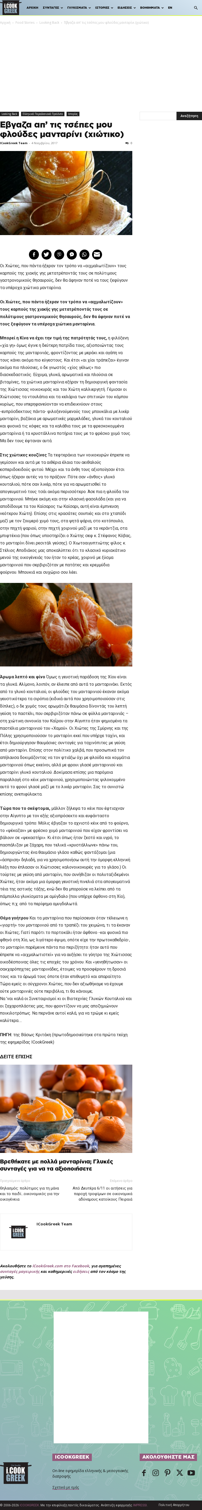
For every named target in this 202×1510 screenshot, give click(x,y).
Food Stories (25, 22)
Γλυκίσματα (77, 7)
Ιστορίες (102, 7)
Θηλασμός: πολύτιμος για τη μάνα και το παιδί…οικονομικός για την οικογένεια (29, 1194)
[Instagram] (156, 1473)
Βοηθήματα (150, 7)
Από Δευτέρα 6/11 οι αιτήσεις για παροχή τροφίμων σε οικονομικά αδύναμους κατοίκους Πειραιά (102, 1194)
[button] (195, 8)
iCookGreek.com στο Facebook (60, 1265)
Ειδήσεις (125, 7)
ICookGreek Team (13, 143)
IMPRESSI (140, 1505)
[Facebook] (144, 1473)
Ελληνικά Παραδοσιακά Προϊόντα (43, 114)
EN (170, 7)
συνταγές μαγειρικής (19, 1271)
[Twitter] (179, 1473)
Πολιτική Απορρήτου (174, 1505)
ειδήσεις (81, 1271)
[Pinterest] (167, 1473)
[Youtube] (191, 1473)
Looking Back (49, 22)
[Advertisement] (101, 65)
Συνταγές (51, 7)
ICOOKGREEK (29, 1505)
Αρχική (32, 7)
